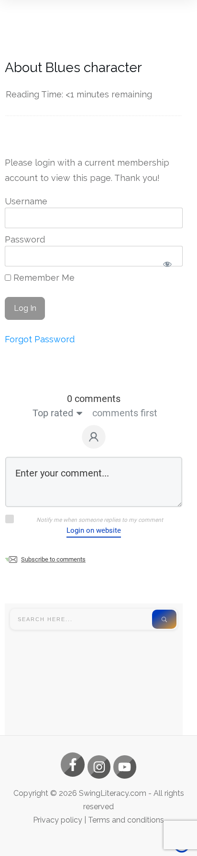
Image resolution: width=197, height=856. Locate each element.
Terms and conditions (126, 819)
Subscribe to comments (53, 559)
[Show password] (167, 264)
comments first (124, 413)
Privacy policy (57, 819)
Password (25, 239)
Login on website (93, 530)
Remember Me (43, 278)
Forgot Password (40, 339)
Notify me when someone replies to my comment (99, 520)
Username (26, 201)
